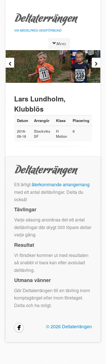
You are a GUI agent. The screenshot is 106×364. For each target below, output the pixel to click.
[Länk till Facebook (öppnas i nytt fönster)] (19, 327)
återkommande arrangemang (61, 184)
